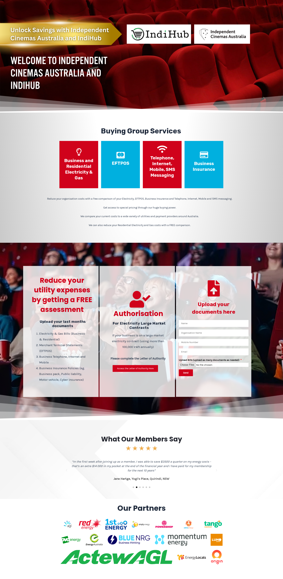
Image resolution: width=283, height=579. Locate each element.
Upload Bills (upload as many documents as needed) (209, 359)
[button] (66, 470)
